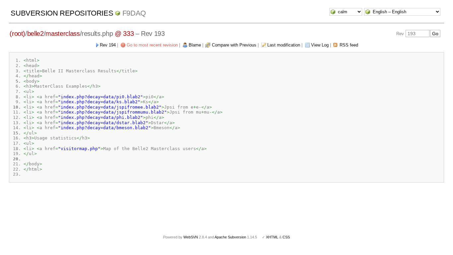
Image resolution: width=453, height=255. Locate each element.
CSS (286, 237)
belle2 (35, 33)
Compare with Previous (234, 44)
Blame (195, 44)
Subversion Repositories (62, 13)
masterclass (62, 33)
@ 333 (124, 33)
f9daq (134, 13)
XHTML (272, 237)
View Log (320, 44)
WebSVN (190, 237)
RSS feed (349, 44)
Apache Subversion (230, 237)
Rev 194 (108, 44)
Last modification (283, 44)
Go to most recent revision (152, 44)
